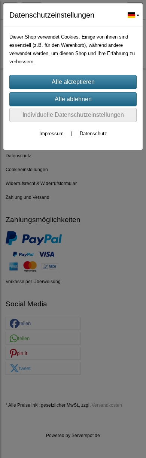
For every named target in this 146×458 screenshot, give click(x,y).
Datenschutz (93, 133)
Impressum (51, 133)
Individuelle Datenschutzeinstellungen (73, 115)
